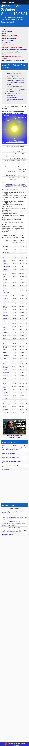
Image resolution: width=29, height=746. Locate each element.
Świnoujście (6, 372)
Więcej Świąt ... (6, 469)
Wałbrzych (5, 395)
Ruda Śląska (6, 355)
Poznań (5, 346)
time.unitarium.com (18, 141)
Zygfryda (25, 530)
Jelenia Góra (6, 301)
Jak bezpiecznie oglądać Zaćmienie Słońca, (12, 53)
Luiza (8, 525)
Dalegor (3, 531)
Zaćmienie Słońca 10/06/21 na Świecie (16, 186)
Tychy (4, 386)
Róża (10, 511)
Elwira (16, 523)
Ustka (4, 389)
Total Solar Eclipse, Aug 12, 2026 (16, 90)
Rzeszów (5, 361)
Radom (5, 352)
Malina (12, 519)
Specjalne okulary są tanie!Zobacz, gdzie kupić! (14, 436)
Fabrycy (13, 531)
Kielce (4, 309)
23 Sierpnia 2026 (7, 31)
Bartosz (21, 517)
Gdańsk (5, 279)
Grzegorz (4, 523)
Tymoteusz (11, 530)
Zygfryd (20, 530)
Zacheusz (24, 511)
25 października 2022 (12, 96)
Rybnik (4, 358)
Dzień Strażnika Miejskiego (12, 457)
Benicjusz (4, 512)
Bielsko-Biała (6, 252)
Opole (4, 344)
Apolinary (19, 511)
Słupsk (4, 378)
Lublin (4, 324)
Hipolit (16, 530)
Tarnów (4, 381)
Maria (3, 530)
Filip (2, 511)
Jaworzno (5, 298)
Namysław (18, 531)
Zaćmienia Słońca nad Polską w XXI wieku (15, 100)
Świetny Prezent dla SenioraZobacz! (16, 744)
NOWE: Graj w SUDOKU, (9, 36)
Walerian (14, 511)
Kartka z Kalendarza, (8, 40)
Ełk (4, 276)
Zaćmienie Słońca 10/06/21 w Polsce (15, 184)
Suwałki (5, 369)
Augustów (5, 246)
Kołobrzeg (5, 315)
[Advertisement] (14, 487)
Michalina (16, 517)
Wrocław (5, 398)
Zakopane (5, 409)
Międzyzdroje (6, 335)
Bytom (4, 260)
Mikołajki (5, 332)
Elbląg (4, 273)
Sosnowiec (5, 366)
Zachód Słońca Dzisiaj (9, 43)
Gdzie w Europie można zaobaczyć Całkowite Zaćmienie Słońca (15, 82)
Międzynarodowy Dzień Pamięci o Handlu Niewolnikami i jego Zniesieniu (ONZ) (14, 449)
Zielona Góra (6, 412)
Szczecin (5, 375)
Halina (25, 517)
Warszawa (5, 392)
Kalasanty (4, 525)
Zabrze (4, 406)
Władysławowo (7, 401)
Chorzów (5, 263)
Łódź (4, 329)
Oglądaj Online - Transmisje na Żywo (13, 60)
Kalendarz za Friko (7, 2)
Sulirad (8, 512)
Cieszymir (7, 519)
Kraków (5, 318)
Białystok (5, 249)
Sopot (4, 364)
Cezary (6, 530)
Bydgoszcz (5, 258)
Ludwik (12, 523)
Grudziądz (5, 295)
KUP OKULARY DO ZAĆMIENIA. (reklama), (11, 57)
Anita (12, 517)
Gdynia (4, 282)
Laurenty (6, 511)
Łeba (4, 326)
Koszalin (5, 312)
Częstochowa (6, 266)
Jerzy (3, 519)
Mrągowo (5, 338)
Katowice (5, 306)
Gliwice (5, 288)
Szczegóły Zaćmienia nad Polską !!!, (13, 47)
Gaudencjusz (21, 523)
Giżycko (5, 285)
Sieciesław (13, 525)
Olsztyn (5, 341)
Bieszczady (6, 255)
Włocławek (6, 404)
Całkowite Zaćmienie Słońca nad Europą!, (14, 49)
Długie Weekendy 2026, (9, 38)
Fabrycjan (8, 531)
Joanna (3, 517)
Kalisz (4, 304)
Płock (4, 349)
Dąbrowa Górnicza (5, 270)
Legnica (5, 321)
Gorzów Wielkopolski (6, 291)
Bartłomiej (8, 517)
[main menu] (26, 2)
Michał (8, 523)
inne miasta (20, 113)
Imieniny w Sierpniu (7, 534)
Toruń (4, 384)
